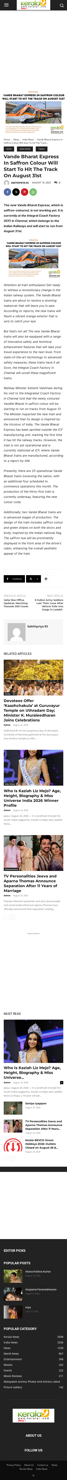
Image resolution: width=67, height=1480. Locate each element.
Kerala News (26, 1468)
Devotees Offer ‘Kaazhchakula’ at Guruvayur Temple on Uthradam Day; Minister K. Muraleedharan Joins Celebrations (32, 710)
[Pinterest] (24, 192)
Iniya (28, 1307)
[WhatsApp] (33, 192)
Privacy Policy (14, 1465)
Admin (7, 724)
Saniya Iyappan (36, 1103)
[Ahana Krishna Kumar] (13, 1276)
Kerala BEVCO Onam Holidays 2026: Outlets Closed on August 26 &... (41, 1144)
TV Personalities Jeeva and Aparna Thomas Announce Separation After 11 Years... (43, 1125)
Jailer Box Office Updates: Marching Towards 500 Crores (16, 603)
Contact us (42, 1465)
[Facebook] (7, 192)
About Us (29, 1465)
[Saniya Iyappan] (13, 1108)
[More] (46, 579)
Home (7, 139)
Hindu (7, 694)
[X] (16, 192)
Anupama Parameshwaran (41, 1289)
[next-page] (12, 917)
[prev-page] (6, 917)
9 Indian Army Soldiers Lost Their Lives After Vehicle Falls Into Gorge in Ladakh (49, 604)
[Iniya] (13, 1312)
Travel (41, 149)
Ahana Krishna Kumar (38, 1271)
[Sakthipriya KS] (7, 183)
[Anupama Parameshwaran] (13, 1294)
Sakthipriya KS (20, 182)
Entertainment (11, 869)
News (16, 139)
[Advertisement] (33, 45)
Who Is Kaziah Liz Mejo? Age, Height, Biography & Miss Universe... (32, 1073)
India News (28, 139)
